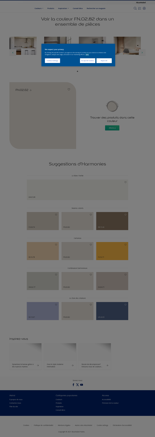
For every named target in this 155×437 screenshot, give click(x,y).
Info (87, 54)
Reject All (104, 60)
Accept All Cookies (87, 60)
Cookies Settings (52, 60)
